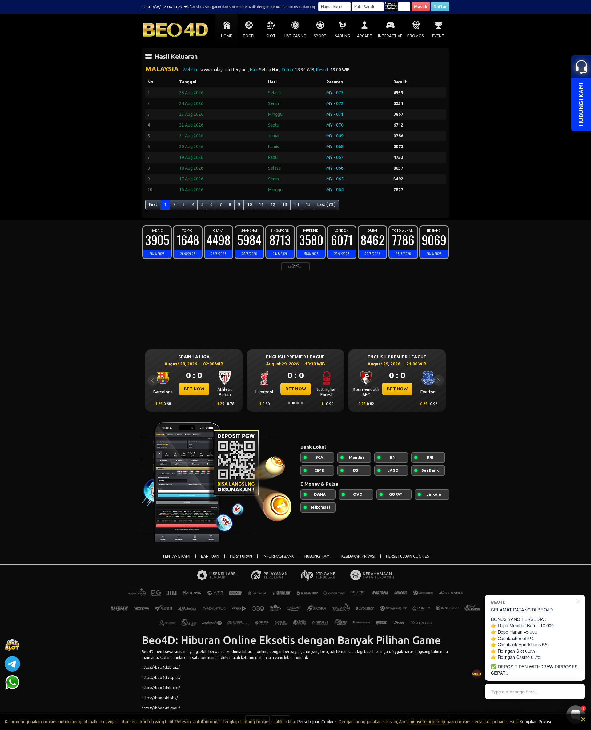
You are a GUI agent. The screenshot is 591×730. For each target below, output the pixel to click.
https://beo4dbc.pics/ (161, 677)
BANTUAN (210, 556)
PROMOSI (416, 36)
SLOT (271, 36)
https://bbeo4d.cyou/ (161, 708)
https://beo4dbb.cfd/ (161, 687)
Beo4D (148, 651)
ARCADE (364, 36)
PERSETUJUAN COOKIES (407, 556)
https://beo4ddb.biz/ (161, 667)
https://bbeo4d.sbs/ (160, 698)
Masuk (420, 6)
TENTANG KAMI (176, 556)
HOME (226, 36)
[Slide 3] (297, 403)
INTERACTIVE (390, 36)
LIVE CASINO (295, 36)
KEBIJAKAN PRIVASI (358, 556)
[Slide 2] (293, 403)
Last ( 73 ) (326, 204)
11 (261, 204)
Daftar (440, 6)
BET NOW (194, 388)
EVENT (438, 36)
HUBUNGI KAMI (317, 556)
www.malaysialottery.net (224, 69)
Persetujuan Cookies (317, 721)
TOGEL (249, 36)
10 (249, 204)
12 (273, 204)
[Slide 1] (289, 403)
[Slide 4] (302, 403)
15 (308, 204)
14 (296, 204)
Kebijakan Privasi (535, 721)
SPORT (320, 36)
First (153, 204)
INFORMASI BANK (278, 556)
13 (284, 204)
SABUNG (342, 36)
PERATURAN (241, 556)
